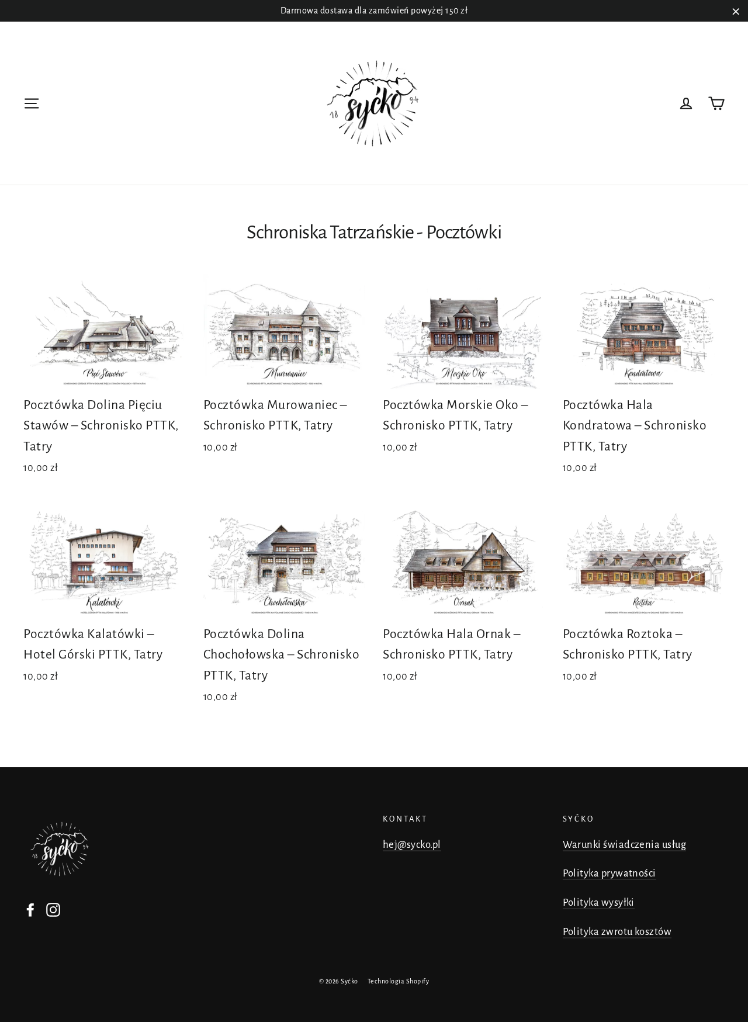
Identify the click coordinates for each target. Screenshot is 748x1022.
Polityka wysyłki (599, 902)
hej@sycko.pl (412, 844)
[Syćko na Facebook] (30, 909)
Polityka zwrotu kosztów (617, 931)
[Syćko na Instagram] (53, 909)
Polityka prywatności (609, 873)
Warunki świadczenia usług (625, 844)
